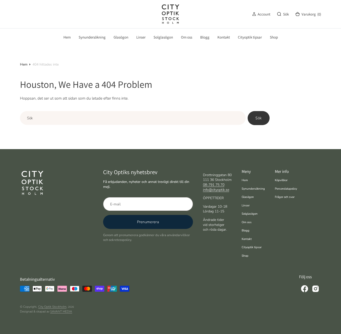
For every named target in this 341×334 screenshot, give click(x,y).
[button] (261, 14)
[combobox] (133, 118)
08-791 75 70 (213, 184)
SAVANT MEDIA (61, 311)
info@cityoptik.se (216, 189)
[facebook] (304, 288)
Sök (258, 118)
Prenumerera (148, 221)
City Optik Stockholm (52, 307)
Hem (23, 64)
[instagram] (315, 288)
